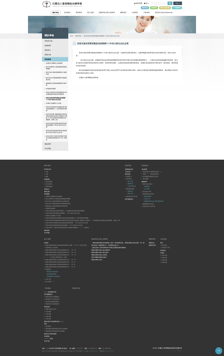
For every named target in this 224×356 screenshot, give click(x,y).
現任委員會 (49, 184)
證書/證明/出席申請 (149, 206)
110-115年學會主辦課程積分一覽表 (56, 257)
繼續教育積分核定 (148, 204)
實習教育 (48, 326)
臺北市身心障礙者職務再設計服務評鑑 (56, 73)
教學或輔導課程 (52, 274)
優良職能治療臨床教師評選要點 (55, 331)
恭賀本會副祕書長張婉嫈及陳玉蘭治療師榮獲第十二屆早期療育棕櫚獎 (56, 108)
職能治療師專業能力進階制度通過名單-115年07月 (61, 250)
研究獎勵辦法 (129, 199)
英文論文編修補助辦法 (52, 301)
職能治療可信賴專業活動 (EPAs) (54, 321)
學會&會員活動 (165, 8)
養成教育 (144, 169)
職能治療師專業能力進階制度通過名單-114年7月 (60, 262)
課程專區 (154, 8)
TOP (218, 351)
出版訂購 (164, 262)
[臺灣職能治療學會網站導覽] (62, 4)
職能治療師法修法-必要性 (99, 255)
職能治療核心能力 (96, 259)
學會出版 (164, 255)
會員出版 (164, 257)
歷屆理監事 (49, 186)
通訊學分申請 (147, 191)
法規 (47, 174)
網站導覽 (139, 3)
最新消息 (145, 8)
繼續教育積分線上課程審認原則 (154, 201)
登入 (147, 3)
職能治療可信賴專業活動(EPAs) (152, 171)
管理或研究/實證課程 (53, 276)
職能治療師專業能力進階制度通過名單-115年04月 (61, 252)
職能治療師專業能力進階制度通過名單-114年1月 (60, 267)
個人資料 (130, 181)
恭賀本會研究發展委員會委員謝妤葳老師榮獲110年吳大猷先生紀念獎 (56, 125)
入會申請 (127, 171)
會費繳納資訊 (129, 169)
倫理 (47, 176)
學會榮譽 (48, 59)
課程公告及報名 (148, 184)
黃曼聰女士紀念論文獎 (52, 299)
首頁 (71, 36)
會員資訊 (127, 174)
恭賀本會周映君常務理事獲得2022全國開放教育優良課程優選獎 (56, 93)
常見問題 (48, 148)
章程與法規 (48, 41)
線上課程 (147, 189)
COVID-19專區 (48, 338)
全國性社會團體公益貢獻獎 (54, 63)
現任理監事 (49, 181)
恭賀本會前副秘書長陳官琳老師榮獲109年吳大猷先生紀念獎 (56, 131)
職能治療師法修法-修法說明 (99, 252)
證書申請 (130, 191)
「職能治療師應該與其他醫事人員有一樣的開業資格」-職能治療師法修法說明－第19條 (118, 243)
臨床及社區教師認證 (50, 334)
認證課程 (48, 269)
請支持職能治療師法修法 (99, 257)
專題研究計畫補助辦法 (52, 304)
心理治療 (48, 314)
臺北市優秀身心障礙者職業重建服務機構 (56, 68)
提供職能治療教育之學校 (150, 176)
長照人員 (147, 199)
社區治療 (48, 318)
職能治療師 (147, 196)
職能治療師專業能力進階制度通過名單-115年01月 (61, 255)
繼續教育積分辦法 (148, 194)
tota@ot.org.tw (93, 351)
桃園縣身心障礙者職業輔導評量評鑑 (56, 84)
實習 (45, 324)
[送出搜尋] (170, 3)
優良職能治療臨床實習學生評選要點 (57, 328)
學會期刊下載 (166, 247)
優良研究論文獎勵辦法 (52, 297)
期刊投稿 (164, 245)
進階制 (46, 243)
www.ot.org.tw (109, 351)
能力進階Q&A (50, 281)
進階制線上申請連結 (52, 247)
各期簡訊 (163, 250)
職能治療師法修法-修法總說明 (100, 250)
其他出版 (164, 260)
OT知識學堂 (177, 8)
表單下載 (48, 279)
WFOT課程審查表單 (50, 292)
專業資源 (47, 307)
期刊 (161, 243)
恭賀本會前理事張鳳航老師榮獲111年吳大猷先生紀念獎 (55, 99)
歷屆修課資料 (130, 189)
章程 (47, 171)
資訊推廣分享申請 (131, 196)
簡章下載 (130, 193)
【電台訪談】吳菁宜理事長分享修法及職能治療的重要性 (108, 247)
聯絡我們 (48, 144)
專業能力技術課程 (52, 271)
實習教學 (145, 179)
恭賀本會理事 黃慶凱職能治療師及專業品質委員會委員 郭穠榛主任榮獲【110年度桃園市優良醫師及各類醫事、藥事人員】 (56, 116)
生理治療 (48, 311)
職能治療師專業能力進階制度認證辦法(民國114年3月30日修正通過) (66, 245)
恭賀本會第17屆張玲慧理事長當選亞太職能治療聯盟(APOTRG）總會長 (56, 138)
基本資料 (129, 179)
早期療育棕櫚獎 (51, 89)
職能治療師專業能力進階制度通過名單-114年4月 (60, 264)
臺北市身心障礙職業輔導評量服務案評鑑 (56, 78)
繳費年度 (130, 183)
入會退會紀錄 (132, 186)
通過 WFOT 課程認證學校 (151, 174)
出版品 (162, 253)
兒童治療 (48, 316)
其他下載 (47, 341)
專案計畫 (48, 55)
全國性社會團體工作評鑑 (53, 103)
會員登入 (129, 176)
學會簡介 (48, 50)
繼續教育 (144, 181)
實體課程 (147, 186)
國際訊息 (151, 243)
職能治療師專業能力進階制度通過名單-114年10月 (61, 259)
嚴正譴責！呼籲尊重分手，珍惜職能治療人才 (105, 245)
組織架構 (48, 45)
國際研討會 (152, 245)
